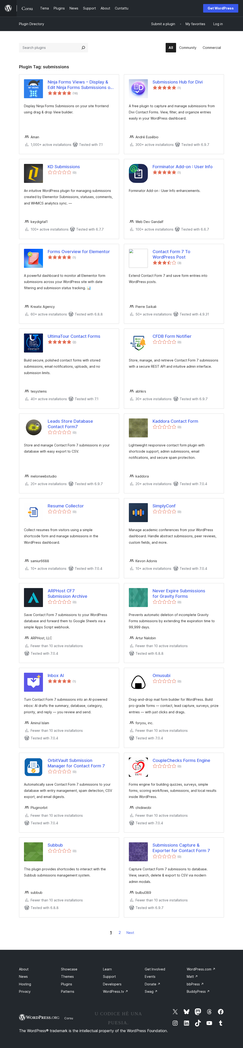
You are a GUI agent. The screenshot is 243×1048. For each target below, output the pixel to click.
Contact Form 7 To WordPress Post (171, 254)
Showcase (69, 969)
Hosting (25, 984)
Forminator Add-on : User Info (183, 166)
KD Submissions (64, 166)
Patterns (67, 991)
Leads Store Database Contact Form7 (70, 424)
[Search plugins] (83, 47)
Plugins (66, 984)
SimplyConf (164, 505)
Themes (67, 976)
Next (130, 933)
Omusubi (161, 675)
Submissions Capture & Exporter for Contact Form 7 (181, 848)
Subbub (55, 845)
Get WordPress (221, 8)
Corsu (68, 1018)
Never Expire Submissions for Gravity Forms (179, 593)
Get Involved (155, 969)
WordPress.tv (115, 991)
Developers (112, 984)
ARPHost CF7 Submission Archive (67, 593)
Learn (107, 969)
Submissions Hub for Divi (178, 81)
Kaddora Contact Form (175, 421)
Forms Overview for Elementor (79, 251)
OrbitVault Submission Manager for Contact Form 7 (76, 763)
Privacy (25, 991)
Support (109, 976)
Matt (192, 976)
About (23, 969)
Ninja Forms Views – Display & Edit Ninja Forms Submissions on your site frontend (80, 84)
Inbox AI (56, 675)
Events (150, 976)
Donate (152, 984)
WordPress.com (201, 969)
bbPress (195, 984)
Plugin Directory (31, 24)
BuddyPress (198, 991)
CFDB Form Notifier (172, 336)
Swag (151, 991)
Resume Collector (66, 505)
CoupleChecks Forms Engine (181, 760)
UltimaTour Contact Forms (74, 336)
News (23, 976)
